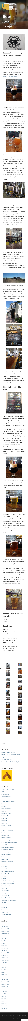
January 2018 (5, 1008)
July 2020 (4, 938)
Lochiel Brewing (5, 852)
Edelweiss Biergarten (6, 837)
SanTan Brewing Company (8, 881)
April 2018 (4, 1001)
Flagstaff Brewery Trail (7, 840)
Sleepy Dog (4, 888)
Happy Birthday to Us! (6, 757)
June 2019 (4, 967)
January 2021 (5, 926)
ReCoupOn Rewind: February (8, 752)
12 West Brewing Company (8, 789)
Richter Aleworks (5, 873)
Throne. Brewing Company (8, 897)
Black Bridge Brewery (6, 813)
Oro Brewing (4, 866)
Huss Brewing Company (7, 849)
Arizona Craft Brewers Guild (8, 799)
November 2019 (5, 955)
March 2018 (4, 1003)
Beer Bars (4, 806)
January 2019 (5, 979)
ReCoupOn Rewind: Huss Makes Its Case (11, 754)
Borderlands (4, 820)
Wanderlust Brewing (6, 914)
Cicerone (4, 828)
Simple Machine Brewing (7, 885)
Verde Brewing (5, 912)
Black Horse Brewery (6, 816)
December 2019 (5, 953)
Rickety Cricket (5, 876)
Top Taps (4, 902)
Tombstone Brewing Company (9, 900)
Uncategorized (5, 905)
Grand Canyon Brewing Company (9, 842)
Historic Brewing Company (10, 76)
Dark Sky (4, 832)
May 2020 (4, 941)
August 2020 (4, 936)
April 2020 (4, 943)
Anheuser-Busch (5, 794)
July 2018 (4, 994)
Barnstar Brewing (5, 804)
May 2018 (4, 998)
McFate (3, 857)
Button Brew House (6, 825)
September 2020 (5, 933)
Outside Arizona (5, 869)
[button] (24, 3)
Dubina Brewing (5, 835)
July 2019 (4, 965)
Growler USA (4, 845)
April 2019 (4, 972)
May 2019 (4, 969)
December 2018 (5, 981)
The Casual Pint (5, 890)
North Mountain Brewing (7, 861)
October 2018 (5, 986)
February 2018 (5, 1006)
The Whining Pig (5, 895)
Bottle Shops (5, 823)
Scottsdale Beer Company (8, 883)
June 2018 (4, 996)
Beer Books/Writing (6, 808)
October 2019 (5, 957)
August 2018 (4, 991)
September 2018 (5, 989)
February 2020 (5, 948)
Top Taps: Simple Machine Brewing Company (12, 762)
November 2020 (5, 931)
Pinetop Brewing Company (8, 871)
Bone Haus (4, 818)
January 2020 (5, 950)
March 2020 (4, 945)
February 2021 (5, 924)
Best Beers (4, 811)
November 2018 (5, 984)
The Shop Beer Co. (6, 893)
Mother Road (5, 859)
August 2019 (4, 962)
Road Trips (4, 878)
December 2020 (5, 928)
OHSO (3, 864)
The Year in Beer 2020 (7, 759)
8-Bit (3, 791)
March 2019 (4, 974)
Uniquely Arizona (5, 907)
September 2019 (5, 960)
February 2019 (5, 977)
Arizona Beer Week (6, 796)
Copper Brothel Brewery (7, 830)
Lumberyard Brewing (6, 854)
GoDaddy (16, 1018)
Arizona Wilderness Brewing (8, 801)
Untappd (3, 909)
